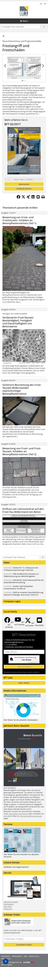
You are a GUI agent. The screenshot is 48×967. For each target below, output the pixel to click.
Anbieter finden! (25, 945)
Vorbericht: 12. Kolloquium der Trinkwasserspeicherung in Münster (21, 569)
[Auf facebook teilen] (18, 197)
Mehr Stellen (24, 683)
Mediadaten (9, 904)
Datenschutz (34, 956)
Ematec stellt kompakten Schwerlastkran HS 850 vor (18, 587)
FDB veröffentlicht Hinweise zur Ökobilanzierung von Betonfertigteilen (21, 575)
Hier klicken (26, 660)
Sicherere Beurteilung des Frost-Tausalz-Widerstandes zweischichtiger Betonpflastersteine (21, 389)
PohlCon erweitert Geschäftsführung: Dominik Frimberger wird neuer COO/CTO (24, 593)
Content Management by (11, 962)
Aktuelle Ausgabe (11, 902)
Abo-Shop (8, 906)
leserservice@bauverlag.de (31, 816)
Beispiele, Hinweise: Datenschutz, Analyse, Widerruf (21, 672)
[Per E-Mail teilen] (38, 197)
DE (41, 3)
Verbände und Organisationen (16, 867)
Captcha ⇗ (33, 662)
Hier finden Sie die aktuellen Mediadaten (21, 720)
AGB (25, 956)
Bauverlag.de (6, 964)
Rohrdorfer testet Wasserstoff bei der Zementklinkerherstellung (24, 581)
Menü (25, 21)
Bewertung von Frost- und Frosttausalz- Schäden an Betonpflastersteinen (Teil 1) (19, 220)
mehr (6, 818)
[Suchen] (44, 27)
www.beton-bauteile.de (18, 814)
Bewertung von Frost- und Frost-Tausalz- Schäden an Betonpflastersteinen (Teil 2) (21, 451)
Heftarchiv (8, 909)
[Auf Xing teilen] (28, 197)
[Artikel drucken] (43, 197)
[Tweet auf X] (23, 197)
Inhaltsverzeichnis (24, 188)
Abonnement (24, 184)
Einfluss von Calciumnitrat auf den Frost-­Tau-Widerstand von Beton (23, 510)
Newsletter (5, 956)
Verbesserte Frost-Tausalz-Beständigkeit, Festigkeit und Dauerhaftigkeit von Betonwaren (18, 322)
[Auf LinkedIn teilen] (33, 197)
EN (45, 3)
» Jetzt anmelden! (24, 667)
